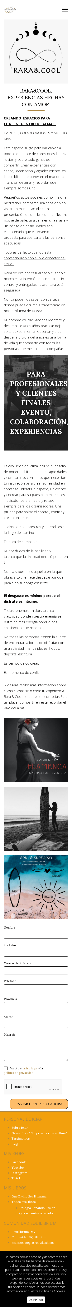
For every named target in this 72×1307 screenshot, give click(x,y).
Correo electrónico (17, 963)
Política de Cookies (52, 1291)
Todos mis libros (24, 1202)
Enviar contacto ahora (39, 1104)
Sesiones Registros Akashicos (33, 1242)
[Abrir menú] (65, 9)
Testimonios (21, 1138)
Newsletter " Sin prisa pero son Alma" (39, 1133)
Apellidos (10, 945)
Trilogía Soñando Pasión (37, 1208)
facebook (19, 1162)
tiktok (16, 1178)
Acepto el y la (23, 1070)
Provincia (10, 999)
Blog (15, 1144)
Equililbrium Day (23, 1232)
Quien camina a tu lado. (36, 1213)
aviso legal (30, 1068)
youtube (18, 1167)
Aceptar (36, 1300)
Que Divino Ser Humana (29, 1196)
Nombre (9, 927)
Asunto (8, 1017)
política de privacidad (18, 1073)
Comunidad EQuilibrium (29, 1237)
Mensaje (10, 1034)
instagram (19, 1173)
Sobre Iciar (20, 1127)
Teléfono (10, 981)
